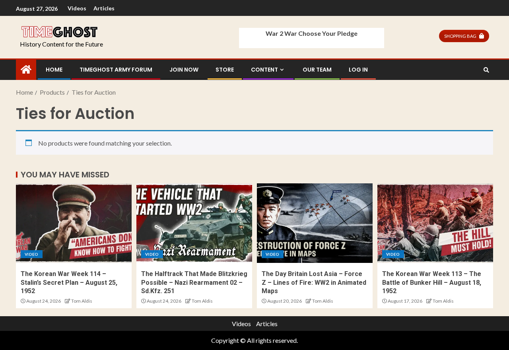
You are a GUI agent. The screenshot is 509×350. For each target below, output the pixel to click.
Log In (358, 70)
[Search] (486, 70)
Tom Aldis (81, 301)
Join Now (183, 70)
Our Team (317, 70)
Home (54, 70)
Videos (77, 8)
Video (32, 254)
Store (225, 70)
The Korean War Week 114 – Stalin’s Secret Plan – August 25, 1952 (69, 282)
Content (264, 70)
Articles (104, 8)
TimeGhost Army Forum (116, 70)
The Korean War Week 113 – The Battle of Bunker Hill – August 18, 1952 (431, 282)
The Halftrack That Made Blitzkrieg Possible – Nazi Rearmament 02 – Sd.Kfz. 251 (194, 282)
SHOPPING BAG (460, 36)
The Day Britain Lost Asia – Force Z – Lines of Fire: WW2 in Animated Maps (314, 282)
